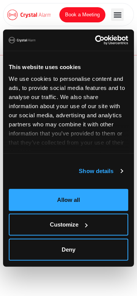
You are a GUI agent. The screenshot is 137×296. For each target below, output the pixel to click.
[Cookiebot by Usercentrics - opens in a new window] (96, 40)
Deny (68, 249)
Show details (96, 171)
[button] (117, 14)
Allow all (68, 199)
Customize (64, 224)
